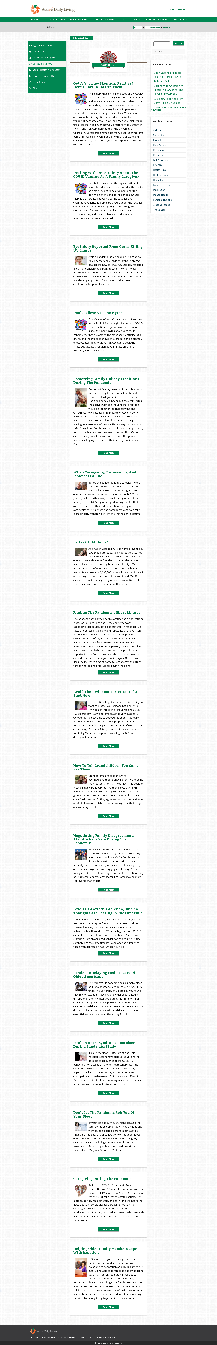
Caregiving (159, 135)
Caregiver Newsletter (131, 19)
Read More (108, 153)
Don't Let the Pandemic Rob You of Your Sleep (103, 1114)
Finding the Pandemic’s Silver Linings (106, 613)
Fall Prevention (161, 159)
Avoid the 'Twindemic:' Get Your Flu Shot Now (105, 694)
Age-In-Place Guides (79, 19)
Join (171, 9)
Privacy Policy (85, 1337)
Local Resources (179, 19)
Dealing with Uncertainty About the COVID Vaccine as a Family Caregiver (106, 175)
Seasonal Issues (161, 204)
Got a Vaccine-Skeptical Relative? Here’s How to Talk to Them (103, 85)
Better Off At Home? (90, 542)
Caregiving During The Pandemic (102, 1179)
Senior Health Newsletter (105, 19)
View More (156, 109)
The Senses (159, 209)
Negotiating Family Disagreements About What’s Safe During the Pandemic (104, 839)
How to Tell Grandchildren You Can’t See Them (105, 767)
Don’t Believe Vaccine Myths (98, 313)
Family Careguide (153, 27)
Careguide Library (57, 19)
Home (139, 27)
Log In (181, 9)
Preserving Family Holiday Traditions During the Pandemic (106, 381)
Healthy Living (160, 174)
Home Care (159, 179)
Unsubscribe (110, 1337)
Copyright (98, 1337)
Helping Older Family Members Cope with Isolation (105, 1251)
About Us (35, 1337)
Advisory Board (48, 1337)
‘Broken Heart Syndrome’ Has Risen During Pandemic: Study (104, 1045)
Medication (159, 189)
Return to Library (81, 38)
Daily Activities (161, 144)
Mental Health (160, 194)
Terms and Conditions (67, 1337)
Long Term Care (162, 184)
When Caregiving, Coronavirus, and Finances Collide (104, 474)
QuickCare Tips (37, 19)
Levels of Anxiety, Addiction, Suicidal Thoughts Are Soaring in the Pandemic (108, 911)
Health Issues (160, 169)
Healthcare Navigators (156, 19)
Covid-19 (157, 139)
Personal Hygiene (162, 199)
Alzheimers (159, 130)
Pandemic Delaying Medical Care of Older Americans (104, 975)
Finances (157, 164)
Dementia (158, 149)
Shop (35, 88)
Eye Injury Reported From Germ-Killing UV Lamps (108, 248)
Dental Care (159, 154)
